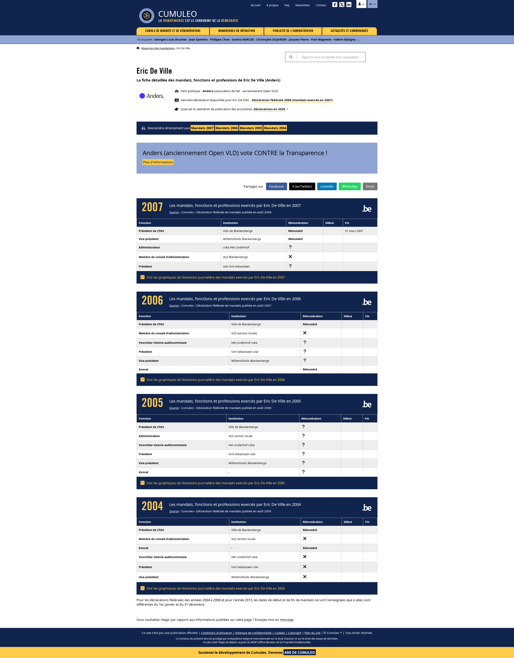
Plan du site (312, 633)
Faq (287, 5)
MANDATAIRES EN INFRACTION (236, 31)
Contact (321, 5)
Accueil (255, 5)
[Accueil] (138, 48)
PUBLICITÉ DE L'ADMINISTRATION (293, 31)
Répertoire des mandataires (157, 48)
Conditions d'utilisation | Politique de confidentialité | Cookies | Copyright (251, 633)
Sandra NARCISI (243, 39)
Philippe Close (219, 39)
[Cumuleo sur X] (342, 5)
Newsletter (302, 5)
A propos (272, 5)
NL (371, 4)
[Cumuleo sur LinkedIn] (349, 5)
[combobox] (331, 57)
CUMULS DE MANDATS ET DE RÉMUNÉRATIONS (173, 31)
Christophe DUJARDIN (271, 39)
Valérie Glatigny (345, 39)
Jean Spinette (198, 39)
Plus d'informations (158, 162)
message (287, 619)
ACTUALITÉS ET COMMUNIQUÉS (349, 31)
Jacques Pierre (299, 39)
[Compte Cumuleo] (361, 4)
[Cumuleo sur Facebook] (335, 5)
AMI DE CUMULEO (299, 652)
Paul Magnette (321, 39)
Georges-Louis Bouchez (170, 39)
